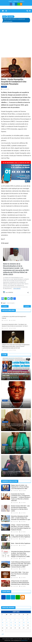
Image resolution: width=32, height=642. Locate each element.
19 (11, 625)
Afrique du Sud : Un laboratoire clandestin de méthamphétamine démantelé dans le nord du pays (20, 582)
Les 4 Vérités (12, 320)
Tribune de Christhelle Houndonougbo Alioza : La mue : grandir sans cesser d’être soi (16, 472)
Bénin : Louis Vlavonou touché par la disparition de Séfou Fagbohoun (20, 536)
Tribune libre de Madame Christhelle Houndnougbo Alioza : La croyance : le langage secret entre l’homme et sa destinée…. (15, 448)
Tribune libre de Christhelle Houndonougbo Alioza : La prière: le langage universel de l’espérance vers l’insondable (15, 425)
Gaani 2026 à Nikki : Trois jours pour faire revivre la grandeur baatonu (20, 574)
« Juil (2, 634)
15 (23, 622)
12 (11, 622)
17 (2, 625)
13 (15, 622)
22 (23, 625)
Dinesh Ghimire (24, 640)
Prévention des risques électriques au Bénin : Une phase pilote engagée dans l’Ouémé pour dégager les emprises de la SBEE (20, 554)
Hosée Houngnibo (10, 303)
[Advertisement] (16, 40)
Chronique (5, 421)
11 (6, 622)
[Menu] (6, 11)
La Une (6, 370)
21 (19, 625)
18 (6, 625)
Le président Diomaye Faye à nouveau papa (6, 306)
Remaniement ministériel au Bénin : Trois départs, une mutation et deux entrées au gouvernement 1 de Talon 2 (15, 325)
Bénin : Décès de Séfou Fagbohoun (20, 543)
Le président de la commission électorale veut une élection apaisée (28, 306)
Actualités (4, 86)
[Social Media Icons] (3, 597)
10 (2, 622)
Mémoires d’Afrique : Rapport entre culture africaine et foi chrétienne (16, 403)
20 (15, 625)
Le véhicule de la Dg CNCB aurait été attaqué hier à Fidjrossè (14, 317)
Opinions (5, 400)
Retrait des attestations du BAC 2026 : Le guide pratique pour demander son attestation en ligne (20, 518)
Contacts (21, 1)
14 (19, 622)
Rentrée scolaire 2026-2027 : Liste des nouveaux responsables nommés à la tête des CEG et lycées (20, 508)
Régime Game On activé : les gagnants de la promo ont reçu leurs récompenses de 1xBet (20, 487)
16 (28, 622)
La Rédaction (15, 1)
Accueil (10, 1)
